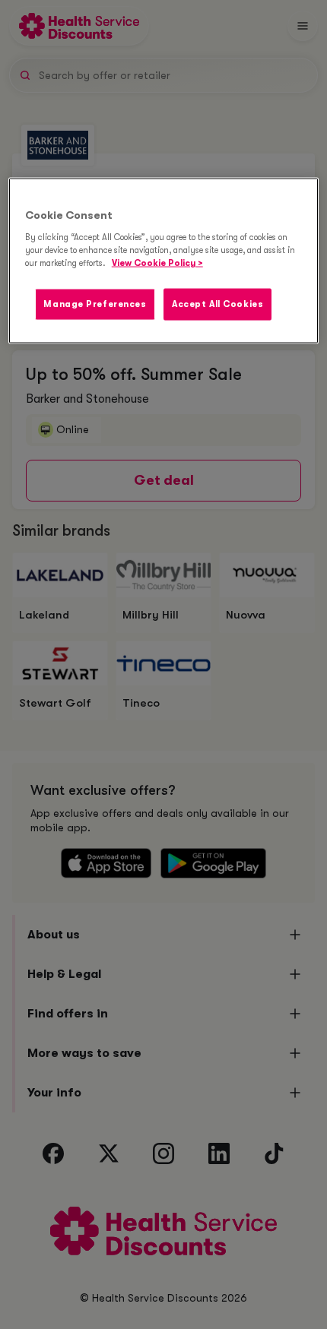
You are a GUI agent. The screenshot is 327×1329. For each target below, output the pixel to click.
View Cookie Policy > (157, 263)
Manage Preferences (94, 304)
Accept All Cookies (217, 304)
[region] (163, 261)
